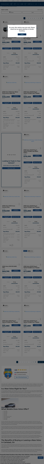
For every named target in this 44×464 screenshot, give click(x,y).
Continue (22, 34)
